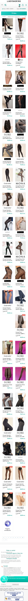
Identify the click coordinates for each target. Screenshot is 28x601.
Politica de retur (18, 589)
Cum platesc (11, 588)
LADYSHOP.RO (14, 1)
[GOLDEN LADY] (7, 86)
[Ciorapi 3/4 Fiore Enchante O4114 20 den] (20, 25)
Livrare (15, 588)
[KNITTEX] (7, 60)
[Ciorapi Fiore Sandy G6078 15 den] (7, 373)
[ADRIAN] (20, 60)
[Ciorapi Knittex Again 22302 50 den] (7, 223)
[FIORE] (20, 33)
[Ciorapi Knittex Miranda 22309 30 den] (7, 51)
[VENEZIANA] (7, 33)
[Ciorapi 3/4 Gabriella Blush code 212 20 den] (7, 473)
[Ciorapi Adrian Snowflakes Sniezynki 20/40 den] (20, 51)
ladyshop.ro (11, 567)
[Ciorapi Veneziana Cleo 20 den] (7, 400)
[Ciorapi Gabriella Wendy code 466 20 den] (7, 347)
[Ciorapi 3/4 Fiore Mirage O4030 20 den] (7, 499)
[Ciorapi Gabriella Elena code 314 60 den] (7, 175)
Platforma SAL (11, 590)
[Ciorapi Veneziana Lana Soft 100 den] (7, 150)
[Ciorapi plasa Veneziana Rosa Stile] (7, 272)
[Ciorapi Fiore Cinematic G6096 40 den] (20, 321)
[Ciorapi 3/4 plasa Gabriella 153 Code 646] (7, 297)
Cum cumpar (6, 588)
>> (5, 539)
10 (22, 537)
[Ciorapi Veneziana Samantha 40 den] (20, 77)
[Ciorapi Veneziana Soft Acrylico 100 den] (20, 126)
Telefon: (21, 8)
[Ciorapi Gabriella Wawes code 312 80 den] (20, 150)
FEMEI (7, 8)
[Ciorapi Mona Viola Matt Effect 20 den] (20, 175)
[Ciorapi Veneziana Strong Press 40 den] (7, 248)
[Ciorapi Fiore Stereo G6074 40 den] (7, 448)
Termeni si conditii (20, 588)
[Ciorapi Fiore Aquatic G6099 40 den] (20, 297)
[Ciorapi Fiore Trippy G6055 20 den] (20, 499)
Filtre (14, 13)
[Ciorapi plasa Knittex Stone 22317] (20, 101)
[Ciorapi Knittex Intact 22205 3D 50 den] (20, 448)
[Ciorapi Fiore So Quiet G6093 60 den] (7, 126)
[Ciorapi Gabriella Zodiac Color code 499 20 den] (20, 473)
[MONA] (20, 183)
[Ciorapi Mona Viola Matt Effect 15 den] (20, 248)
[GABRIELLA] (20, 159)
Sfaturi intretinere (25, 589)
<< (3, 537)
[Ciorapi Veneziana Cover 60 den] (7, 101)
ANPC (1, 590)
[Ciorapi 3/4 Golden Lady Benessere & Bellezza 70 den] (7, 77)
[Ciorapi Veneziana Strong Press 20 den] (20, 223)
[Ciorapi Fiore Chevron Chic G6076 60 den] (20, 424)
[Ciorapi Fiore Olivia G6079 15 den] (20, 373)
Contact (1, 588)
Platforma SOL (6, 590)
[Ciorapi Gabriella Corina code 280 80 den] (7, 424)
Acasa (4, 8)
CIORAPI (11, 8)
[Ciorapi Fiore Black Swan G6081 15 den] (20, 347)
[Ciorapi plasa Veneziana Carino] (20, 272)
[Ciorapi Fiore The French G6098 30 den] (20, 199)
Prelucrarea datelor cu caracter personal (7, 589)
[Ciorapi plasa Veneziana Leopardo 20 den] (7, 25)
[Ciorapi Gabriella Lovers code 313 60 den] (7, 199)
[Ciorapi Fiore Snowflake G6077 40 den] (20, 400)
